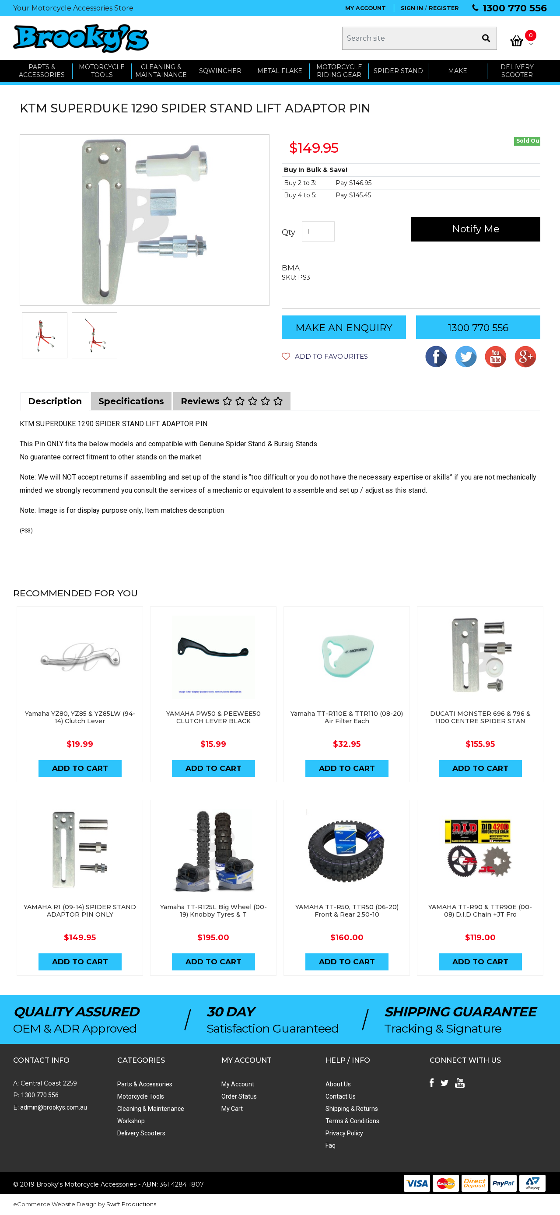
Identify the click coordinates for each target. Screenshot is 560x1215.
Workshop (131, 1120)
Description (55, 401)
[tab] (55, 401)
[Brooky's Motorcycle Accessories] (81, 38)
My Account (237, 1084)
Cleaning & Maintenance (150, 1108)
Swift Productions (131, 1204)
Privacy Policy (344, 1133)
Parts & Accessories (144, 1084)
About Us (338, 1084)
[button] (325, 356)
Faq (331, 1145)
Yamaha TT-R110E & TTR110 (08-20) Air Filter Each (346, 717)
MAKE (457, 71)
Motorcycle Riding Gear (339, 71)
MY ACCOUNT (365, 8)
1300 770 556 (515, 8)
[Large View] (44, 335)
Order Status (239, 1096)
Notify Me (476, 229)
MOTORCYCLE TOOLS (102, 71)
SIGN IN (412, 8)
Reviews (201, 401)
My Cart (232, 1108)
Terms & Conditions (352, 1120)
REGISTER (444, 8)
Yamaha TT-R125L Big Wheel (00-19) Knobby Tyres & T (213, 910)
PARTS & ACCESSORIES (42, 71)
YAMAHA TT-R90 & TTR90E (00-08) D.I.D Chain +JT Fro (480, 910)
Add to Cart (80, 768)
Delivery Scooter (517, 71)
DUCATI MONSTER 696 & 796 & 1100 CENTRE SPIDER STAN (480, 717)
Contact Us (341, 1096)
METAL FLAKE (279, 71)
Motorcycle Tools (140, 1096)
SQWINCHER (220, 71)
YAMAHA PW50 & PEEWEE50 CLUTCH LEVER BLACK (213, 717)
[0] (516, 40)
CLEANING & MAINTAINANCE (161, 71)
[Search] (486, 38)
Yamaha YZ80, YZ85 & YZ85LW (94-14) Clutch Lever (80, 717)
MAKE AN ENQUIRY (343, 328)
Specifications (131, 401)
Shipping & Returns (352, 1108)
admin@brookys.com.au (53, 1107)
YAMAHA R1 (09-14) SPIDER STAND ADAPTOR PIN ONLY (80, 910)
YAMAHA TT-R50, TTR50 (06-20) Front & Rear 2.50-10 (347, 910)
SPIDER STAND (398, 71)
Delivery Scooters (141, 1133)
